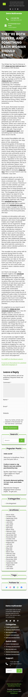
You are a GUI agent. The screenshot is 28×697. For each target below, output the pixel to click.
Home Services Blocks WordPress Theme (14, 685)
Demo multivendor (14, 13)
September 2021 (11, 541)
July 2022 (9, 522)
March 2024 (10, 515)
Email (5, 406)
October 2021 (10, 539)
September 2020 (11, 563)
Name (5, 400)
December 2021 (11, 535)
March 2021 (10, 552)
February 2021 (10, 554)
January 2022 (10, 533)
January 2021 (10, 555)
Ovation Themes (12, 691)
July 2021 (9, 544)
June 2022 (9, 524)
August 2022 (10, 520)
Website (6, 413)
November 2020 (11, 559)
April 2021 (9, 550)
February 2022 (11, 531)
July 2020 (9, 567)
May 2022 (9, 526)
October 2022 (10, 516)
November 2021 (11, 537)
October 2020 (10, 561)
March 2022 (10, 529)
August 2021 (10, 542)
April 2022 (9, 528)
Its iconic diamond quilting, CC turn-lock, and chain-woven (14, 482)
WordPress (13, 693)
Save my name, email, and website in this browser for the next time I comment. (14, 422)
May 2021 (9, 548)
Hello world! (8, 454)
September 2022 (11, 518)
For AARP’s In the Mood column (12, 359)
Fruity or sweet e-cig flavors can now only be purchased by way (12, 466)
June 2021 (9, 546)
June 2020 (9, 568)
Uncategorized (11, 503)
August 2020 (10, 565)
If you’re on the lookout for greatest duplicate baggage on (14, 364)
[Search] (21, 440)
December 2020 (11, 557)
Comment (7, 382)
